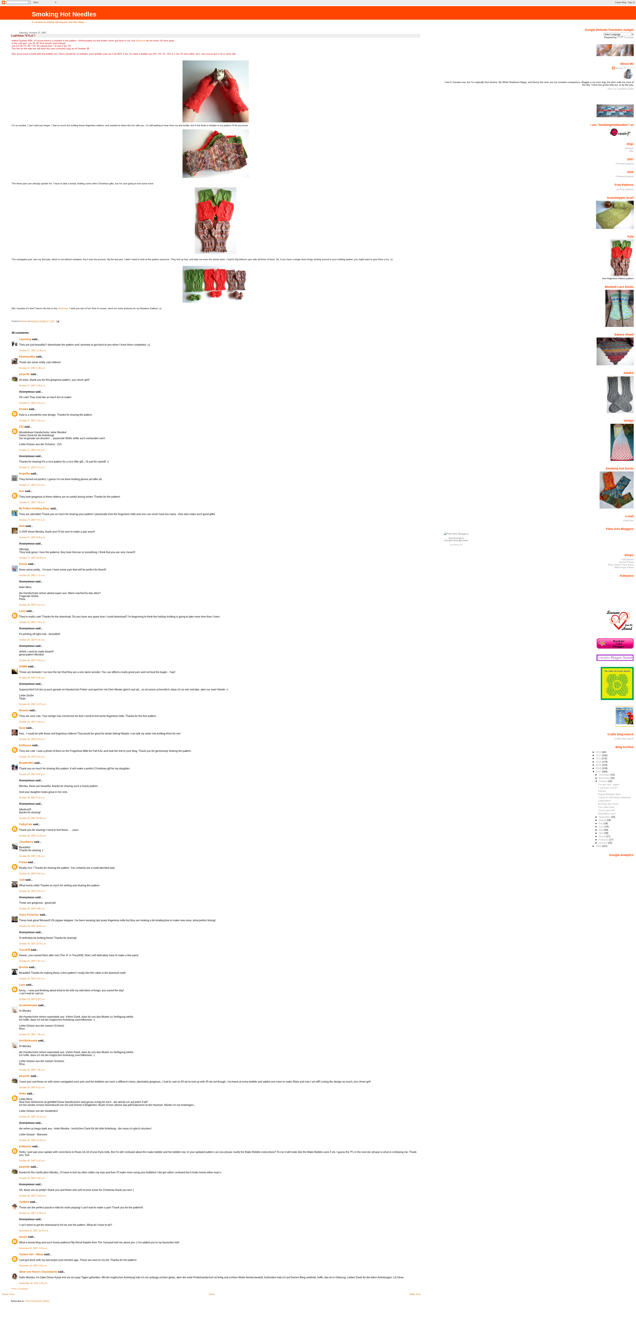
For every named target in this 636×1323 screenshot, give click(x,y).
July (601, 823)
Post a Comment (20, 1289)
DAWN (23, 666)
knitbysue (25, 745)
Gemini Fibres (626, 562)
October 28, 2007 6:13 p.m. (32, 739)
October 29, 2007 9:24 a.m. (32, 891)
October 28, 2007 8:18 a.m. (32, 660)
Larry (22, 611)
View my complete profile (621, 88)
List (462, 538)
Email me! (628, 520)
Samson (629, 148)
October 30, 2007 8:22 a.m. (32, 1087)
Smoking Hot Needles (64, 14)
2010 (599, 761)
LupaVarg (25, 339)
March (602, 836)
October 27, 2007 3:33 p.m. (32, 386)
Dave (22, 727)
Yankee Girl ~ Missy (31, 1254)
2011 (599, 758)
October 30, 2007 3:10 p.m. (32, 1161)
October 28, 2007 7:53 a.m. (32, 622)
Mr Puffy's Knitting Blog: (34, 508)
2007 (599, 771)
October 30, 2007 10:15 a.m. (33, 1117)
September (605, 817)
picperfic (24, 374)
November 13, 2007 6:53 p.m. (33, 1266)
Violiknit (24, 1201)
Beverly (24, 710)
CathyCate (25, 824)
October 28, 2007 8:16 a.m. (32, 640)
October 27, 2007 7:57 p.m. (32, 520)
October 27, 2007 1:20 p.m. (32, 368)
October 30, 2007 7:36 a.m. (32, 1034)
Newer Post (8, 1294)
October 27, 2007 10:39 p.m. (33, 558)
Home (212, 1294)
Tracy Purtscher (29, 914)
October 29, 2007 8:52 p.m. (32, 999)
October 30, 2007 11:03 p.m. (32, 1196)
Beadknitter (26, 762)
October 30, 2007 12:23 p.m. (33, 1140)
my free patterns (625, 189)
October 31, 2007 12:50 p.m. (33, 1213)
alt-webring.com (456, 545)
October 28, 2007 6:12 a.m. (32, 605)
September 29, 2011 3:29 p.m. (33, 1283)
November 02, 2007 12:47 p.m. (34, 1231)
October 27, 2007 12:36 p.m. (33, 350)
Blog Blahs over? (607, 813)
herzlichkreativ (28, 1005)
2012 (599, 755)
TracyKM (24, 949)
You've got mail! (606, 810)
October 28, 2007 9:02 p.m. (32, 774)
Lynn (22, 984)
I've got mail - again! (608, 784)
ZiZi (21, 426)
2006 (599, 846)
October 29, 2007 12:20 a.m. (33, 836)
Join (457, 538)
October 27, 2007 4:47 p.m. (32, 450)
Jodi (22, 879)
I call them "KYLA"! (608, 787)
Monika (619, 68)
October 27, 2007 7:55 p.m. (32, 502)
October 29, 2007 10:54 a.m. (33, 944)
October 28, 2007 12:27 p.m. (33, 704)
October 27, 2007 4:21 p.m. (32, 420)
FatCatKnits (627, 559)
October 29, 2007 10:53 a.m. (33, 926)
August (603, 820)
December (604, 774)
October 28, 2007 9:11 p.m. (32, 798)
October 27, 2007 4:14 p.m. (32, 403)
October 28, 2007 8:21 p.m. (32, 757)
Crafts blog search (624, 738)
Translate (629, 37)
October (603, 781)
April (601, 833)
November (604, 778)
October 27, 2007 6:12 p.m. (32, 467)
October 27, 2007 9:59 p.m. (32, 537)
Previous (454, 540)
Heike (22, 1093)
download (63, 308)
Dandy (23, 564)
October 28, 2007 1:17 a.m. (32, 575)
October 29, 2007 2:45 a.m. (32, 856)
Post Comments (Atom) (37, 1301)
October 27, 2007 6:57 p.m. (32, 485)
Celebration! (604, 800)
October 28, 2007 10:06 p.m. (33, 818)
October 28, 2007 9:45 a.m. (32, 678)
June (602, 826)
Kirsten (23, 409)
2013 (599, 752)
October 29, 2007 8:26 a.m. (32, 874)
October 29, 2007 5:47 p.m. (32, 979)
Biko (631, 151)
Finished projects (625, 163)
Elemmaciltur (27, 356)
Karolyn (602, 791)
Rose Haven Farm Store (621, 564)
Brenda (23, 967)
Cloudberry (26, 841)
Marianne (141, 40)
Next (446, 540)
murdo (23, 1236)
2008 (599, 768)
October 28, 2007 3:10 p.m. (32, 722)
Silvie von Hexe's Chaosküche (38, 1271)
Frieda (23, 862)
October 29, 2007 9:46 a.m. (32, 909)
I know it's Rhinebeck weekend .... (616, 797)
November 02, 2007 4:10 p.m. (33, 1248)
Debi (22, 526)
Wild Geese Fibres (624, 567)
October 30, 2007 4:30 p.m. (32, 1178)
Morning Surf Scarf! (608, 804)
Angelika (24, 473)
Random (464, 540)
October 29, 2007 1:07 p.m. (32, 961)
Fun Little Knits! (606, 807)
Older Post (415, 1294)
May (601, 830)
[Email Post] (57, 321)
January (603, 842)
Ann (21, 491)
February (604, 839)
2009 (599, 765)
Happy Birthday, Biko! (609, 794)
